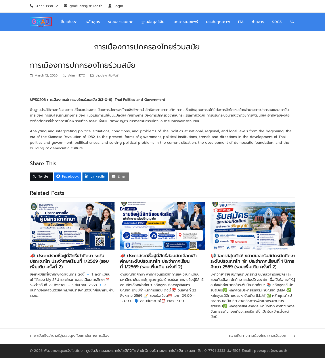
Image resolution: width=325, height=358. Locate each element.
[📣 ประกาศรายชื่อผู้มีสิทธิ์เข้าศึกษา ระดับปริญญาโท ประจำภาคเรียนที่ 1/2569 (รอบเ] (72, 225)
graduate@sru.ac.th (86, 6)
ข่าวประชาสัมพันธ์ (107, 75)
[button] (292, 22)
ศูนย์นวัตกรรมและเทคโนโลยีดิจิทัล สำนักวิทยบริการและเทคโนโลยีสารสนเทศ (141, 350)
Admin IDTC (76, 75)
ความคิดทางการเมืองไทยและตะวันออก (260, 336)
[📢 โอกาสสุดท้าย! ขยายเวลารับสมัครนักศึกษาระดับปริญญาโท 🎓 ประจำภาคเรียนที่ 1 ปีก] (252, 225)
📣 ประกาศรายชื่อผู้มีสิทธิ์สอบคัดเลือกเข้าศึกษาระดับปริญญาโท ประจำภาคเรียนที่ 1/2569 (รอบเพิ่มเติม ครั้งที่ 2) (158, 261)
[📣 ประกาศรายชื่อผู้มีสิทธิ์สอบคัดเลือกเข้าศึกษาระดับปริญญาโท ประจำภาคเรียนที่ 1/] (162, 225)
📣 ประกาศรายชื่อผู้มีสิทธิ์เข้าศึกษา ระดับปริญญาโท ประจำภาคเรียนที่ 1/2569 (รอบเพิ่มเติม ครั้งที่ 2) (69, 261)
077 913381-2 (47, 6)
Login (118, 6)
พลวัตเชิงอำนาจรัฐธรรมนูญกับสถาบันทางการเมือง (71, 336)
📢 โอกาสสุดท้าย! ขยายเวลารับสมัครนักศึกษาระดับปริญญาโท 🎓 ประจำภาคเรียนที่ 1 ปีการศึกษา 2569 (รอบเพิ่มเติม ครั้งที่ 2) (252, 261)
